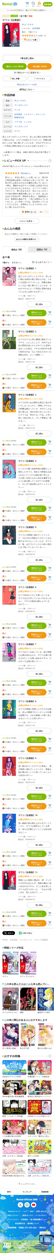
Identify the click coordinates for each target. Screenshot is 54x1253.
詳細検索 (45, 1191)
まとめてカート (42, 262)
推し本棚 (15, 78)
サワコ (17, 130)
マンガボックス (21, 105)
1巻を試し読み (27, 58)
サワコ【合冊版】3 (27, 394)
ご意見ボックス (27, 1215)
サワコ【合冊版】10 (28, 815)
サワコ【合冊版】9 (27, 758)
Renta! (5, 939)
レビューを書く (32, 40)
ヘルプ (24, 1211)
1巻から (5, 262)
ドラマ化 (18, 121)
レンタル (28, 121)
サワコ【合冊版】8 (27, 701)
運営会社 (42, 1227)
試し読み (39, 304)
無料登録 (47, 4)
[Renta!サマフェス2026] (14, 4)
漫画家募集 (12, 1227)
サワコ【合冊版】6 (27, 587)
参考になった (31, 211)
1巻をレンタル (15, 66)
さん (26, 173)
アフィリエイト (13, 1219)
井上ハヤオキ (28, 24)
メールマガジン (41, 1215)
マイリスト (40, 78)
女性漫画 (36, 28)
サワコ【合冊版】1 (27, 268)
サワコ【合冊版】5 (27, 527)
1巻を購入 (39, 66)
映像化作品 (19, 117)
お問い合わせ (41, 1211)
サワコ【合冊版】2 (27, 331)
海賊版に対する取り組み (28, 1227)
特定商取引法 (20, 1223)
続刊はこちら (26, 89)
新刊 (9, 1191)
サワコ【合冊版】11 (28, 872)
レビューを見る (26, 221)
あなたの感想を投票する (26, 239)
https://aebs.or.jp (19, 1249)
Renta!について (14, 1211)
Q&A (32, 1211)
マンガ (17, 109)
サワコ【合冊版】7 (27, 644)
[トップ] (7, 4)
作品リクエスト (13, 1215)
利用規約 (24, 1219)
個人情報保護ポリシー (38, 1219)
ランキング (27, 1191)
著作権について (33, 1223)
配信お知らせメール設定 (27, 84)
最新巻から (17, 262)
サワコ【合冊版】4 (27, 460)
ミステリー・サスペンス (34, 114)
